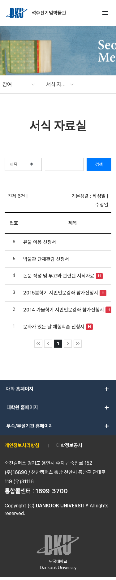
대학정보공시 (69, 445)
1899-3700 (52, 491)
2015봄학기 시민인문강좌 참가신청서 (60, 293)
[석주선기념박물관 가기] (17, 13)
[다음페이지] (68, 344)
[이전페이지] (48, 344)
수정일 (101, 205)
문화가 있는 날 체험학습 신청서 (53, 327)
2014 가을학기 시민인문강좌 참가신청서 (63, 310)
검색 (99, 164)
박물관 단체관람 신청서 (46, 259)
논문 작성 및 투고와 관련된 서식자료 (58, 276)
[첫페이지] (38, 344)
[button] (15, 84)
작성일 (98, 196)
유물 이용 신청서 (39, 242)
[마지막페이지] (78, 344)
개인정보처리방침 (22, 445)
